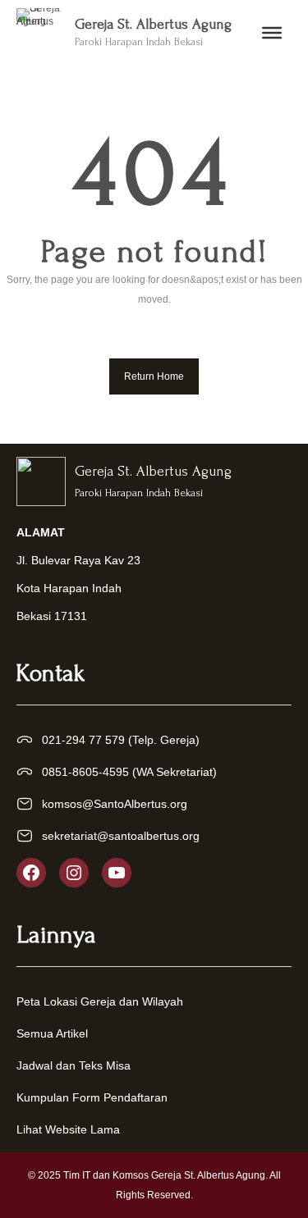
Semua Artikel (52, 1033)
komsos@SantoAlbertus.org (114, 803)
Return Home (154, 376)
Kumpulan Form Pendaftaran (92, 1097)
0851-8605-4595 (85, 771)
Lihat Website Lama (68, 1129)
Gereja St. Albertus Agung (153, 24)
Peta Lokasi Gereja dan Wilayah (99, 1001)
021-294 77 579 (83, 739)
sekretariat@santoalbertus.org (121, 835)
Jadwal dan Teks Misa (73, 1065)
